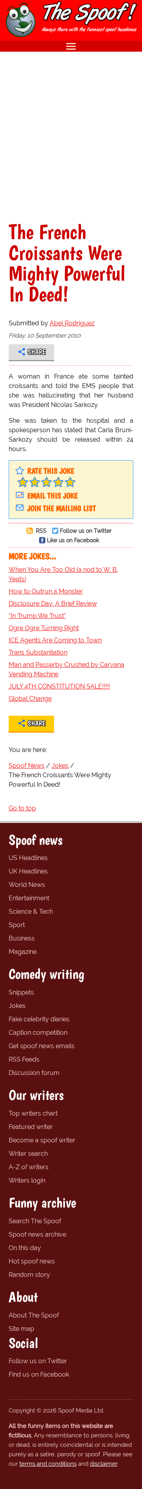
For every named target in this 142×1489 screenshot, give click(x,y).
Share (36, 351)
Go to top (22, 808)
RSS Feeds (24, 1059)
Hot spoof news (32, 1261)
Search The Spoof (35, 1221)
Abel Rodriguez (72, 323)
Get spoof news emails (42, 1046)
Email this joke (52, 495)
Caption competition (38, 1032)
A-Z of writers (29, 1167)
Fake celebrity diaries (39, 1019)
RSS (40, 530)
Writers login (27, 1180)
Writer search (28, 1153)
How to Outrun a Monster (46, 591)
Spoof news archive (37, 1234)
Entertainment (29, 898)
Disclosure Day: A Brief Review (53, 603)
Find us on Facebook (39, 1374)
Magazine (23, 951)
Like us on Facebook (73, 540)
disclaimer (103, 1463)
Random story (29, 1274)
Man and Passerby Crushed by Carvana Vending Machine (66, 669)
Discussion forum (34, 1073)
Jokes (17, 1005)
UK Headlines (28, 871)
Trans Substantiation (38, 652)
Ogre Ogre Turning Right (44, 628)
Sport (17, 925)
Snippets (21, 992)
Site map (21, 1328)
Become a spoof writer (42, 1140)
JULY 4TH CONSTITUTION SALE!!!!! (59, 686)
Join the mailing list (61, 508)
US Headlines (28, 858)
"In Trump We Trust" (37, 615)
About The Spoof (34, 1315)
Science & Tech (31, 911)
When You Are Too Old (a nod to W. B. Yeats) (63, 574)
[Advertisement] (71, 136)
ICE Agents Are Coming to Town (55, 640)
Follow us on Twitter (86, 530)
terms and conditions (48, 1463)
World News (27, 884)
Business (22, 938)
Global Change (30, 698)
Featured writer (31, 1127)
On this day (25, 1248)
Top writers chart (33, 1113)
